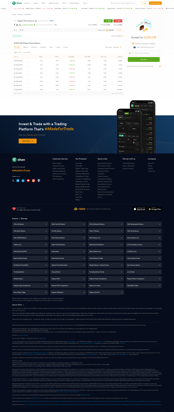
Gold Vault (78, 197)
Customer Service (58, 166)
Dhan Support (57, 163)
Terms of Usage (29, 404)
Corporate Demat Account (106, 168)
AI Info (100, 197)
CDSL (36, 401)
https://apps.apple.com (122, 354)
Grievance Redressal (59, 171)
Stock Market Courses (105, 184)
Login (144, 3)
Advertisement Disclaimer (93, 404)
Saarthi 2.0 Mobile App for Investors (126, 404)
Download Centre (103, 171)
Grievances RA (59, 404)
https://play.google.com (92, 354)
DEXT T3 (78, 194)
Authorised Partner (129, 163)
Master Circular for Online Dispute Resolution (149, 404)
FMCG (51, 21)
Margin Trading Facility (82, 184)
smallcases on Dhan (81, 181)
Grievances (52, 404)
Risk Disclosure (82, 404)
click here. (122, 343)
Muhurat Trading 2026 (105, 181)
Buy (109, 21)
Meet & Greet (102, 189)
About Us (151, 163)
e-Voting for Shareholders (119, 401)
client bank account (23, 335)
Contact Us (151, 171)
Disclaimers (37, 404)
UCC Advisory (107, 401)
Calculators (101, 174)
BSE (82, 395)
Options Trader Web (81, 171)
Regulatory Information (105, 194)
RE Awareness (57, 176)
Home (14, 14)
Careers (150, 168)
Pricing (150, 166)
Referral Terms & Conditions (108, 404)
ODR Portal (47, 401)
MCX (88, 395)
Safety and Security (59, 168)
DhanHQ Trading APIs (82, 174)
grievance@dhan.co (72, 341)
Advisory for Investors (59, 174)
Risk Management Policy (70, 404)
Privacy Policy (44, 404)
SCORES (40, 401)
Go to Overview (116, 36)
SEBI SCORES (33, 353)
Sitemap (24, 218)
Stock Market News (104, 187)
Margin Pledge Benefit (82, 187)
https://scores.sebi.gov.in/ (28, 354)
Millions (77, 200)
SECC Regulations (58, 179)
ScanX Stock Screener (82, 189)
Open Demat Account (104, 163)
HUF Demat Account (104, 166)
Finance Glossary (103, 176)
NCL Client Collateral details (134, 401)
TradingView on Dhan (82, 176)
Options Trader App (81, 168)
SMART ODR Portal (43, 353)
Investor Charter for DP (76, 401)
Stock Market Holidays (105, 179)
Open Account (155, 3)
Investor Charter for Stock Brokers (60, 401)
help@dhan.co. (43, 338)
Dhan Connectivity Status (106, 192)
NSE (85, 395)
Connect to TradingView (83, 179)
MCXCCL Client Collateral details (152, 401)
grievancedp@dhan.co (98, 341)
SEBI (22, 401)
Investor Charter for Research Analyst (93, 401)
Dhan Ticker (79, 192)
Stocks (20, 14)
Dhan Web (78, 166)
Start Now (143, 59)
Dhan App (78, 163)
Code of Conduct (128, 168)
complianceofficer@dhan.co (86, 343)
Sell (119, 21)
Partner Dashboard (128, 166)
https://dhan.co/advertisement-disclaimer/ (68, 391)
